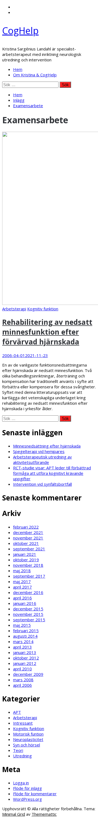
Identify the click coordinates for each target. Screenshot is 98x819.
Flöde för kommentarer (35, 793)
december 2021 (28, 532)
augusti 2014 (25, 636)
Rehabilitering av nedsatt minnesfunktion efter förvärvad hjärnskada (47, 332)
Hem (17, 69)
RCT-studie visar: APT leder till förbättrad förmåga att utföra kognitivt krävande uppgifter (52, 473)
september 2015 (29, 619)
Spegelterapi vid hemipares (39, 451)
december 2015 (28, 608)
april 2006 (22, 685)
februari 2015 (26, 630)
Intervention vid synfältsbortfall (42, 484)
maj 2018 (22, 570)
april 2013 (22, 647)
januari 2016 (24, 603)
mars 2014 (23, 641)
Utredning (22, 755)
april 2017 (22, 587)
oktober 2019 (26, 559)
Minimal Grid (13, 814)
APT (17, 712)
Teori (18, 750)
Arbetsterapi (14, 308)
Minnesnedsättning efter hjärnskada (47, 446)
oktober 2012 (26, 658)
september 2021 (29, 548)
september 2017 (29, 576)
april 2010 (22, 668)
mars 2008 (23, 679)
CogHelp (20, 30)
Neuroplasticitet (28, 739)
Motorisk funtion (28, 734)
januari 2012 (24, 663)
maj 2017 (22, 581)
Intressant (23, 723)
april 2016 (22, 598)
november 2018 (28, 565)
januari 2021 (24, 554)
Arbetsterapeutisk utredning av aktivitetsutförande (42, 459)
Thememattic (44, 814)
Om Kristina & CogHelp (35, 74)
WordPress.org (27, 799)
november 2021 (28, 538)
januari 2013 (24, 652)
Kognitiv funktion (42, 308)
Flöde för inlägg (27, 788)
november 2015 (28, 614)
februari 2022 (26, 527)
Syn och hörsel (26, 745)
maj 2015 (22, 625)
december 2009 (28, 674)
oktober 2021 (26, 543)
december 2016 (28, 592)
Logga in (21, 782)
